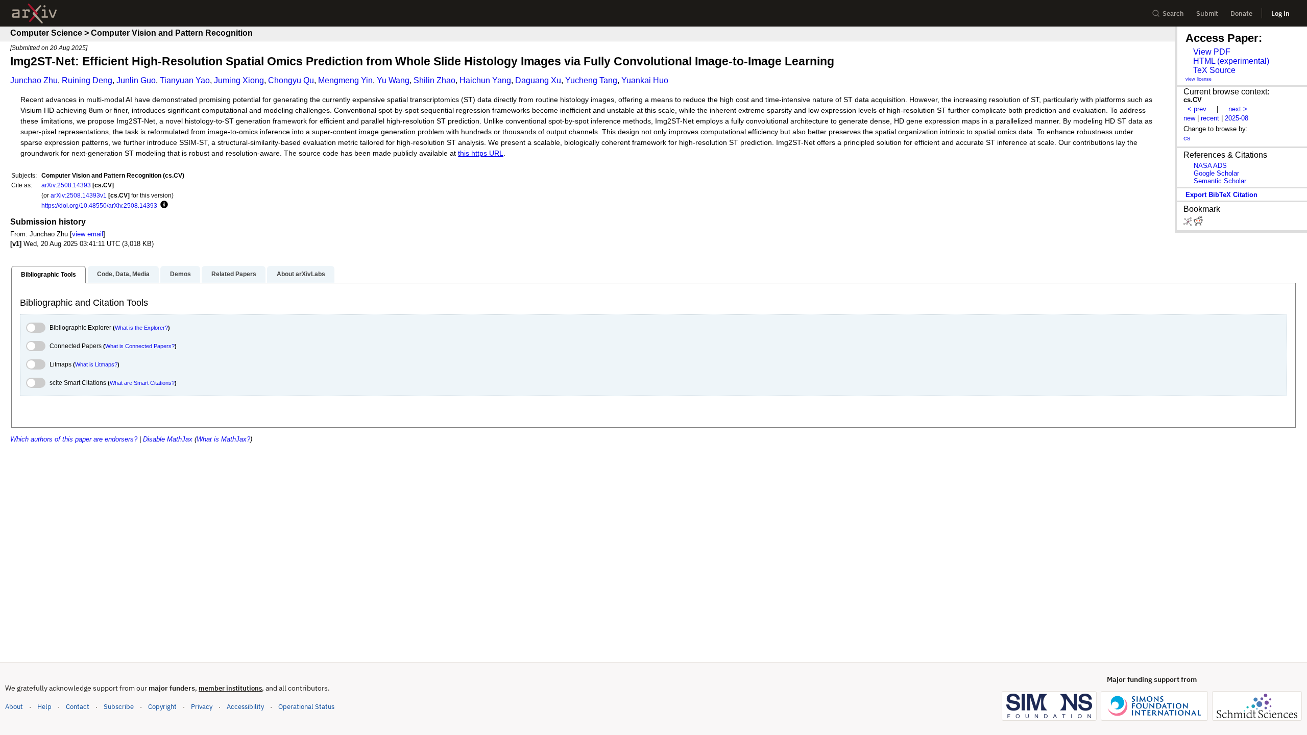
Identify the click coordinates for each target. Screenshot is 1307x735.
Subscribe (119, 706)
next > (1237, 109)
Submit (1207, 13)
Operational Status (306, 706)
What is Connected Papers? (140, 346)
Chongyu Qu (291, 80)
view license (1198, 79)
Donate (1241, 13)
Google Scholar (1216, 173)
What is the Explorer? (141, 328)
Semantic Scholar (1220, 181)
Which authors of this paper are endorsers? (73, 439)
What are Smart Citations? (142, 383)
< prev (1197, 109)
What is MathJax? (223, 439)
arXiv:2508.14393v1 (79, 195)
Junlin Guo (136, 80)
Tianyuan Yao (185, 80)
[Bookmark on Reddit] (1198, 223)
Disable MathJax (167, 439)
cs (1187, 138)
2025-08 (1236, 118)
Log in (1280, 13)
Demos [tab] (180, 274)
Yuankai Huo (644, 80)
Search (1173, 13)
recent (1210, 118)
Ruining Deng (87, 80)
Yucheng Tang (591, 80)
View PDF (1211, 51)
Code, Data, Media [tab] (123, 274)
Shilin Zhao (434, 80)
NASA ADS (1210, 165)
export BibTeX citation (1221, 195)
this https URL (480, 153)
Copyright (162, 706)
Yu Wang (393, 80)
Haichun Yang (485, 80)
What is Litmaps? (96, 364)
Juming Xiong (239, 80)
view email (87, 234)
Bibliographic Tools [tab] (48, 274)
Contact (77, 706)
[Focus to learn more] (162, 205)
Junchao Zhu (34, 80)
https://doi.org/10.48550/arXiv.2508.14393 (99, 205)
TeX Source (1214, 70)
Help (44, 706)
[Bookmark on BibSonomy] (1188, 223)
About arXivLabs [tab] (301, 274)
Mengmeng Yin (345, 80)
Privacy (201, 706)
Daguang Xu (538, 80)
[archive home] (34, 13)
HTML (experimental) (1231, 61)
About (14, 706)
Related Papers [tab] (233, 274)
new (1189, 118)
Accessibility (245, 706)
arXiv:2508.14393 (66, 185)
